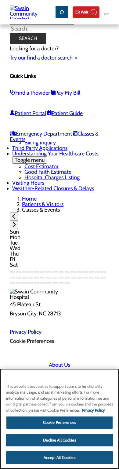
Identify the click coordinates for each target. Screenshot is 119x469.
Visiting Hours (28, 183)
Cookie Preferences (59, 422)
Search (28, 38)
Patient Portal (30, 113)
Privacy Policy (25, 332)
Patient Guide (67, 113)
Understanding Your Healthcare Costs (55, 156)
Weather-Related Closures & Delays (53, 188)
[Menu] (106, 14)
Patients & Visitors (42, 204)
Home (29, 198)
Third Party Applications (39, 148)
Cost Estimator (41, 166)
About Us (59, 365)
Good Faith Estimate (47, 172)
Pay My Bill (67, 92)
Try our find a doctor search (41, 57)
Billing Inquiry (40, 142)
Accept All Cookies (59, 457)
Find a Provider (32, 92)
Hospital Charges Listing (52, 177)
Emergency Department (44, 133)
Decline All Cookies (59, 440)
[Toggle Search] (62, 12)
